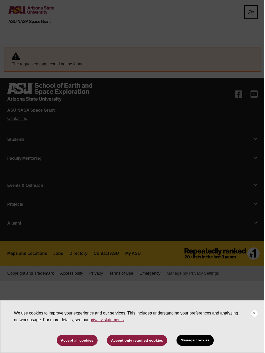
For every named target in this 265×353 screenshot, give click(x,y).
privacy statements (107, 320)
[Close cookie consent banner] (254, 313)
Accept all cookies (77, 340)
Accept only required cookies (137, 340)
